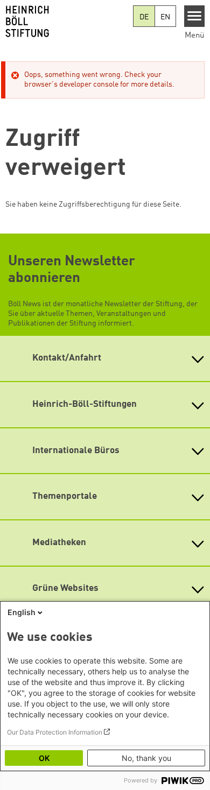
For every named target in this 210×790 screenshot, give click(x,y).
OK (44, 758)
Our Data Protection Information (54, 732)
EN (165, 17)
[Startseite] (66, 21)
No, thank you (146, 758)
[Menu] (194, 16)
